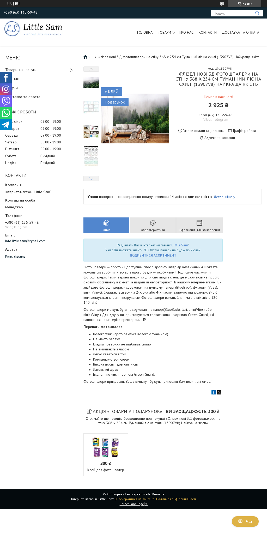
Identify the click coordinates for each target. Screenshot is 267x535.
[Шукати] (257, 13)
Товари (164, 32)
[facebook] (213, 393)
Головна (145, 32)
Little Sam (179, 245)
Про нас (186, 32)
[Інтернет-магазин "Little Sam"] (33, 28)
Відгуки (11, 87)
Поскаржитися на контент (135, 499)
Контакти (208, 32)
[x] (219, 393)
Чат (249, 521)
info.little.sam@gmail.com (25, 241)
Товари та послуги (21, 69)
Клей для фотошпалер (105, 469)
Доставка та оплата (240, 32)
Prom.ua (158, 494)
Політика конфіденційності (176, 499)
